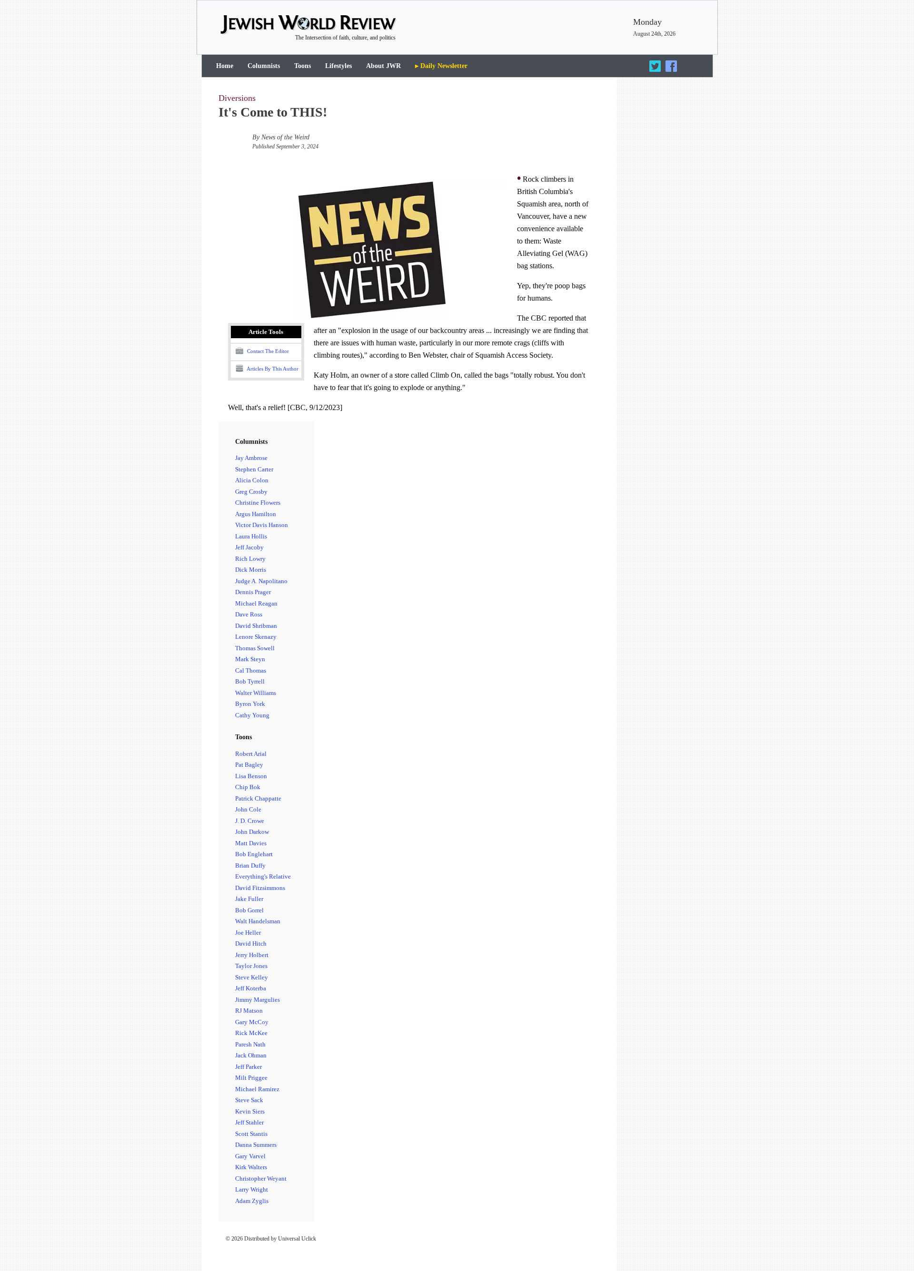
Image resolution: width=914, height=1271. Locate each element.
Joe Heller (248, 932)
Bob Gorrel (249, 910)
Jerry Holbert (251, 954)
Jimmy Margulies (257, 999)
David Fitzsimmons (260, 887)
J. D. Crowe (249, 820)
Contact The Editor (267, 351)
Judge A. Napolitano (261, 581)
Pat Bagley (249, 764)
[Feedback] (879, 1239)
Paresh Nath (250, 1044)
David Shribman (256, 625)
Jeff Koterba (250, 988)
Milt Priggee (251, 1077)
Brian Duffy (250, 865)
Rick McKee (251, 1032)
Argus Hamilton (255, 514)
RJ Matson (249, 1010)
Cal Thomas (250, 670)
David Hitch (251, 943)
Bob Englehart (254, 854)
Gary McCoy (251, 1022)
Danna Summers (256, 1144)
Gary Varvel (250, 1156)
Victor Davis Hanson (261, 524)
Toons (302, 65)
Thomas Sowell (255, 648)
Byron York (250, 703)
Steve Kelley (251, 977)
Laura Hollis (251, 536)
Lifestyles (338, 65)
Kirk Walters (251, 1167)
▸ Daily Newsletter (441, 65)
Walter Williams (255, 692)
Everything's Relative (263, 876)
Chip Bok (247, 787)
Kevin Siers (250, 1111)
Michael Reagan (256, 603)
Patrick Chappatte (258, 798)
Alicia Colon (251, 480)
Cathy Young (252, 715)
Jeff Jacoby (249, 547)
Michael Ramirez (257, 1089)
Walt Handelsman (257, 921)
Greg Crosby (251, 491)
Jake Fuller (249, 898)
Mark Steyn (250, 659)
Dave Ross (248, 614)
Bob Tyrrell (250, 681)
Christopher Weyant (261, 1178)
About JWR (383, 65)
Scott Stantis (251, 1133)
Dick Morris (250, 569)
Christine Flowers (257, 502)
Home (224, 65)
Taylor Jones (251, 965)
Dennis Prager (253, 592)
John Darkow (252, 831)
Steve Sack (249, 1100)
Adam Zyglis (251, 1200)
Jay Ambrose (251, 457)
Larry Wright (251, 1189)
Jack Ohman (251, 1055)
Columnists (264, 65)
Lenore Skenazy (256, 636)
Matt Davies (251, 843)
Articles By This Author (272, 368)
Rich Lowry (250, 558)
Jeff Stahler (249, 1122)
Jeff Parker (248, 1066)
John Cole (248, 809)
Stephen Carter (254, 469)
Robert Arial (251, 753)
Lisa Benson (251, 776)
